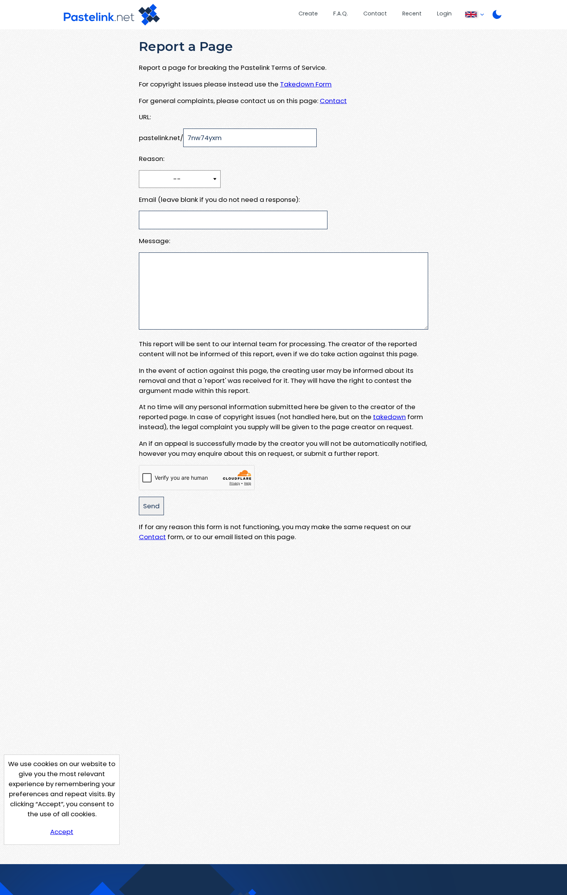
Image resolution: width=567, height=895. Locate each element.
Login (444, 13)
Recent (412, 13)
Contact (375, 13)
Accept (61, 831)
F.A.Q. (340, 13)
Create (308, 13)
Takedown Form (306, 84)
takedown (389, 416)
